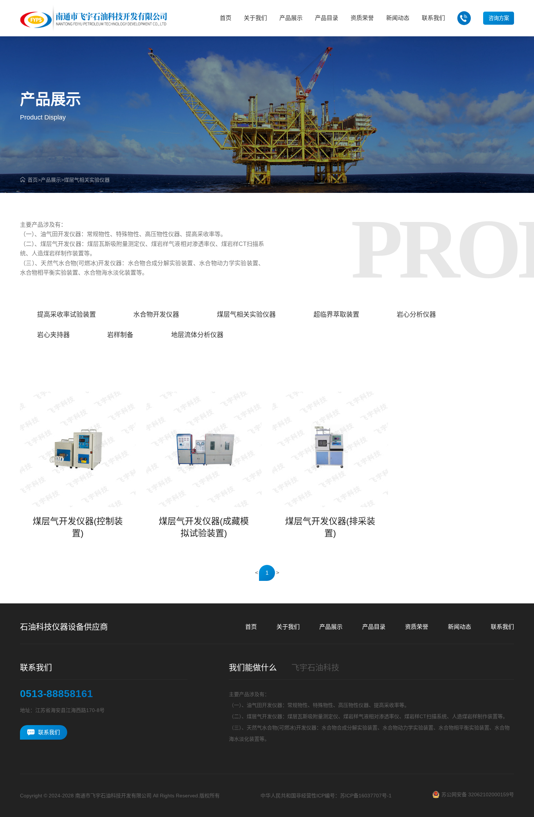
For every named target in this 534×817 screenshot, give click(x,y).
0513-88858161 (56, 694)
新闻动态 (459, 627)
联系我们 (502, 627)
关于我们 (288, 627)
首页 (33, 180)
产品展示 (51, 180)
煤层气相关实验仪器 (87, 180)
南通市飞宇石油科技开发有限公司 (113, 795)
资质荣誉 (416, 627)
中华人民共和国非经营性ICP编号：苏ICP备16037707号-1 (326, 795)
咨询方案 (499, 18)
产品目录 (373, 627)
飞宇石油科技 (315, 667)
